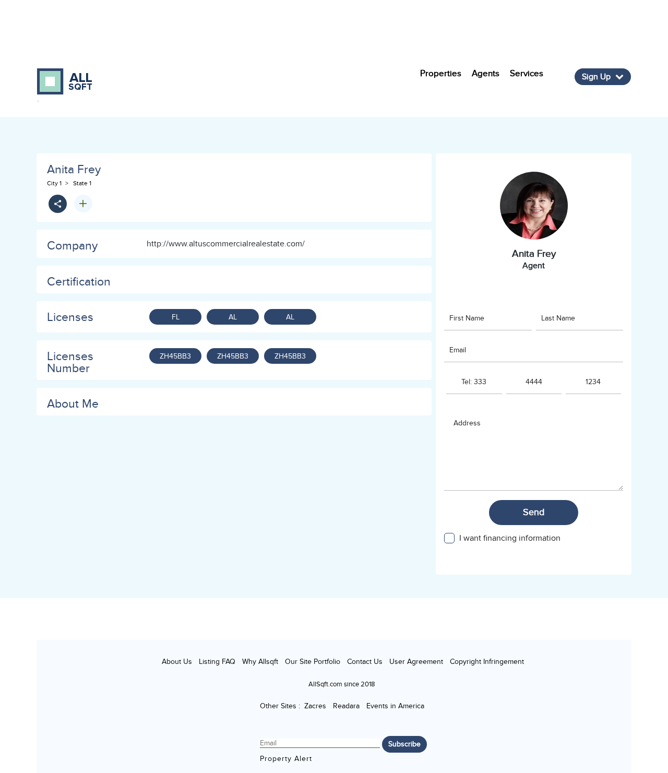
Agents (485, 73)
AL (233, 317)
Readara (346, 706)
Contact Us (365, 661)
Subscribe (404, 744)
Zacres (315, 706)
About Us (177, 661)
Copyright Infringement (487, 661)
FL (176, 317)
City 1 (54, 183)
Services (526, 73)
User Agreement (416, 661)
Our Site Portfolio (312, 661)
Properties (440, 73)
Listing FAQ (217, 661)
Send (533, 512)
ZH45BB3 (175, 356)
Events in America (395, 706)
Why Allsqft (260, 661)
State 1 (82, 183)
